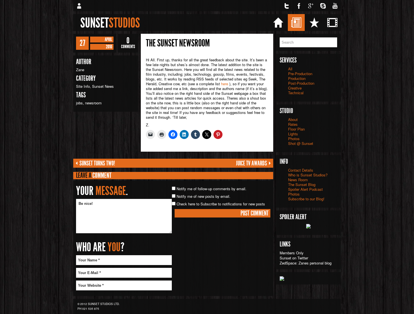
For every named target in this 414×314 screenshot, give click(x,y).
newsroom (93, 103)
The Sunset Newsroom (178, 43)
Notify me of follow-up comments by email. (211, 188)
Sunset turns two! (97, 163)
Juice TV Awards (251, 163)
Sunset (110, 23)
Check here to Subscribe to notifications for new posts (220, 204)
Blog (313, 22)
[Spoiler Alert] (308, 225)
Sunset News (103, 86)
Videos (351, 22)
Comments (128, 43)
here (224, 83)
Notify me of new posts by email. (203, 196)
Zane (80, 69)
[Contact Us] (78, 5)
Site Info (83, 86)
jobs (79, 103)
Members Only (292, 252)
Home (296, 22)
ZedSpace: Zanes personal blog (305, 263)
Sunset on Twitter (294, 258)
